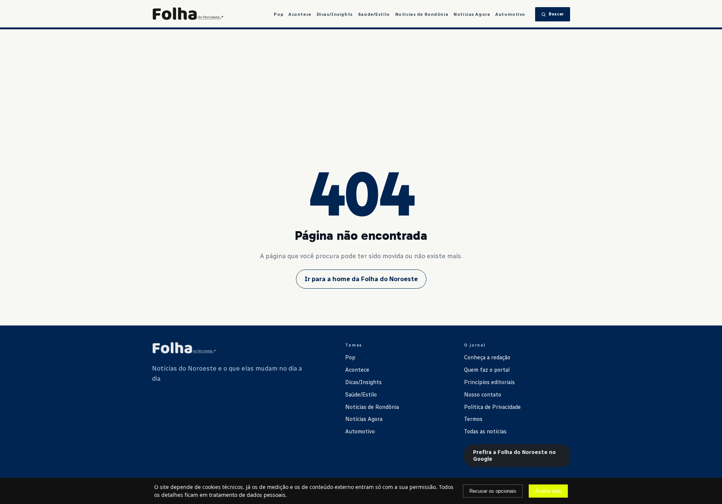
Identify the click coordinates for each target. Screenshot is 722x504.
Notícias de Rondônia (422, 14)
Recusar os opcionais (492, 491)
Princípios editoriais (489, 382)
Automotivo (510, 14)
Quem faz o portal (487, 369)
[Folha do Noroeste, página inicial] (187, 14)
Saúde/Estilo (374, 14)
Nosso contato (482, 394)
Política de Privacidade (492, 407)
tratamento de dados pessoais (247, 494)
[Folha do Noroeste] (184, 348)
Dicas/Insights (335, 14)
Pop (278, 14)
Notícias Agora (472, 14)
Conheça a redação (487, 357)
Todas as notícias (485, 431)
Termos (473, 419)
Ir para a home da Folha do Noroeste (361, 279)
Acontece (299, 14)
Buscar (556, 14)
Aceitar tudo (548, 491)
